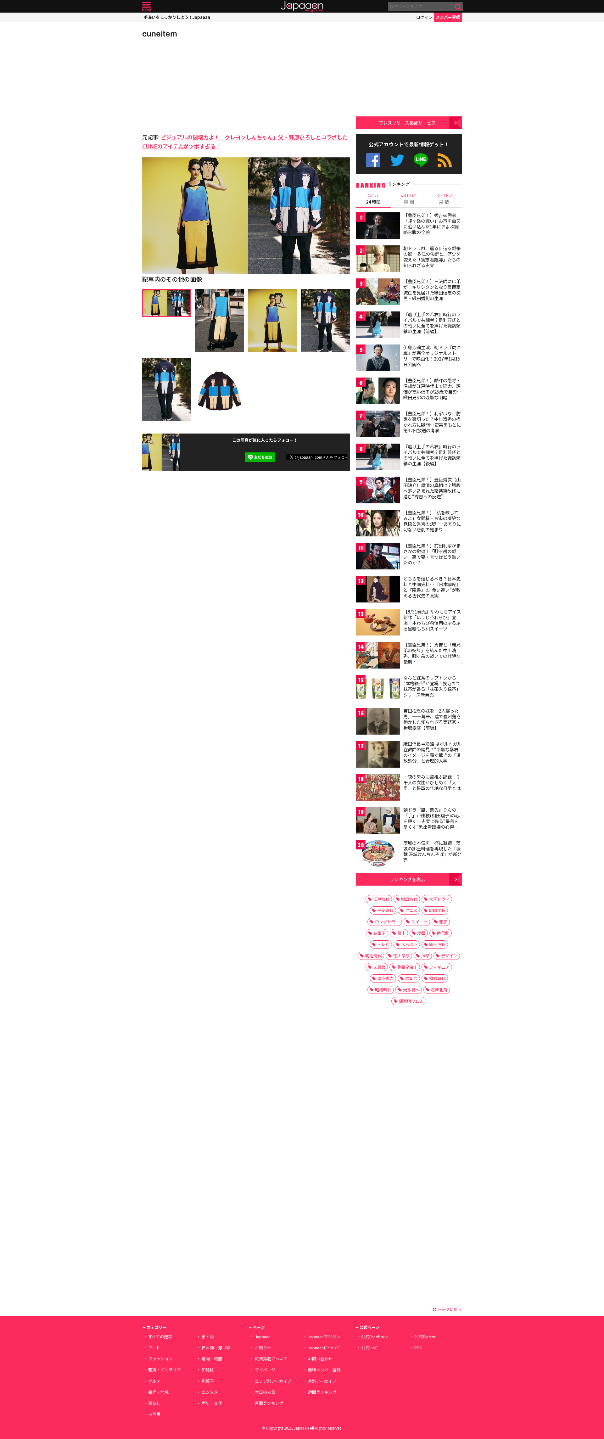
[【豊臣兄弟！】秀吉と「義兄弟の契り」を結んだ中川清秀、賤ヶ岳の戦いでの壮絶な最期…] (378, 656)
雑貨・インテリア (164, 1370)
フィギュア (439, 967)
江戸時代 (381, 899)
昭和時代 (383, 990)
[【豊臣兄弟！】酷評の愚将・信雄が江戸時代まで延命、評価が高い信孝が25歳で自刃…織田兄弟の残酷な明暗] (378, 392)
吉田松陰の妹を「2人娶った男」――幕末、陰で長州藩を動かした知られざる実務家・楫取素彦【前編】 (432, 719)
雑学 (443, 922)
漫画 (421, 933)
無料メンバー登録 (324, 1370)
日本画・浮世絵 (216, 1348)
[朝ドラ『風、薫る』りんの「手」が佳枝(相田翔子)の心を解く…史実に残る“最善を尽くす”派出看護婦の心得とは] (378, 821)
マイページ (265, 1370)
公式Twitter (397, 160)
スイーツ (419, 922)
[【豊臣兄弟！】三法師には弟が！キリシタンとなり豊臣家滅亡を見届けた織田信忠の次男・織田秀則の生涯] (378, 292)
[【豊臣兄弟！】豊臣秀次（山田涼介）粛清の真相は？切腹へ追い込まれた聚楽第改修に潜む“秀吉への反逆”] (378, 491)
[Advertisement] (194, 85)
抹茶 (425, 956)
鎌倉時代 (437, 978)
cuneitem (159, 33)
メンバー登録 (448, 17)
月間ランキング (269, 1403)
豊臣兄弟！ (407, 967)
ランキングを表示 (407, 879)
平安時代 (385, 910)
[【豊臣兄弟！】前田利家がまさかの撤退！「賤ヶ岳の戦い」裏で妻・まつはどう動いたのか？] (378, 557)
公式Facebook (373, 160)
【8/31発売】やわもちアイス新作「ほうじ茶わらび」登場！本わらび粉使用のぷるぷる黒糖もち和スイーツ (432, 620)
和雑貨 (208, 1370)
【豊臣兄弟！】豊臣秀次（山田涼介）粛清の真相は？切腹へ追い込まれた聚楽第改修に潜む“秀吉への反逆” (432, 488)
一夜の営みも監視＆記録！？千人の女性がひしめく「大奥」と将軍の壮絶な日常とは (432, 782)
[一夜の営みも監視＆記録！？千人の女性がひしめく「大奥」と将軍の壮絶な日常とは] (378, 788)
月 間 (444, 199)
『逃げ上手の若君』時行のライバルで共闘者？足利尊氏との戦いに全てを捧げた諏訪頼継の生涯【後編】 (432, 455)
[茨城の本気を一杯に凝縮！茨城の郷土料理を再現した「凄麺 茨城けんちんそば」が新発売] (378, 854)
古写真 (154, 1414)
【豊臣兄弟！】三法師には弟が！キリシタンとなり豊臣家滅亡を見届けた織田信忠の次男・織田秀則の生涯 (432, 289)
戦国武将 (437, 910)
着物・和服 (212, 1359)
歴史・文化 (212, 1403)
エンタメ (210, 1392)
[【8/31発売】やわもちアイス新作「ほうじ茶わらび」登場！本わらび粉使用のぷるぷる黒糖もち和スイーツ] (378, 623)
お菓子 (379, 933)
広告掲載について (271, 1359)
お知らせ (263, 1348)
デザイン (449, 956)
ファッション (160, 1359)
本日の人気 (265, 1392)
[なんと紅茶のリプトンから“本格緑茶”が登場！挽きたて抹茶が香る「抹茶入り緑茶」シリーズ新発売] (378, 689)
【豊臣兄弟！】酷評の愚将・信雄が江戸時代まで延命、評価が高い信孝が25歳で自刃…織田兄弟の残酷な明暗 (432, 388)
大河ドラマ (439, 899)
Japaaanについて (324, 1348)
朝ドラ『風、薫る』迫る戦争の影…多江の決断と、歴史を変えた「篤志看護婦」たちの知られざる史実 (432, 256)
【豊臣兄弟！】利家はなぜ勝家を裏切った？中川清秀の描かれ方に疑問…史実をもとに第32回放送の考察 (432, 422)
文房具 (379, 967)
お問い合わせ (320, 1359)
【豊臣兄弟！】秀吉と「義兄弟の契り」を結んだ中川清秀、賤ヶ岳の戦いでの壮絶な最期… (432, 653)
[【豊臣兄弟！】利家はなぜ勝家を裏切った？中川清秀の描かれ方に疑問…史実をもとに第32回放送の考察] (378, 425)
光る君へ (411, 990)
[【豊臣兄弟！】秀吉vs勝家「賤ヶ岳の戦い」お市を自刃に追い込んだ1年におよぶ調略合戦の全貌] (378, 226)
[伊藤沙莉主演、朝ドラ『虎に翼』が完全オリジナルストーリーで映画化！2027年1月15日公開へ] (378, 358)
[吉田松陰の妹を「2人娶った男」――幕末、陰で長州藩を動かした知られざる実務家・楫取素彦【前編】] (378, 722)
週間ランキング (322, 1392)
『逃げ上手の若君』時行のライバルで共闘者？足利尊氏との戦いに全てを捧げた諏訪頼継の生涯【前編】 (432, 322)
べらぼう (409, 944)
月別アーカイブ (322, 1381)
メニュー (146, 6)
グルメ (154, 1381)
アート (154, 1348)
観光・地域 (158, 1392)
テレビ (383, 944)
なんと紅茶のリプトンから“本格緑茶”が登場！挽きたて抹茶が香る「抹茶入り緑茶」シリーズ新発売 (432, 686)
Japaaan (302, 6)
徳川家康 (401, 956)
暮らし (154, 1403)
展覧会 (411, 978)
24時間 (373, 199)
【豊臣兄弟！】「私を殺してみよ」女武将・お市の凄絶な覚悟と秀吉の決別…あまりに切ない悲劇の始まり (432, 521)
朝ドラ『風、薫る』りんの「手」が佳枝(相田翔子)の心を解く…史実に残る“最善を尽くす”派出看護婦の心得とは (431, 820)
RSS (444, 160)
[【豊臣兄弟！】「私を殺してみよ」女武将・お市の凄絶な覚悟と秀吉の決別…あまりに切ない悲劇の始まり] (378, 524)
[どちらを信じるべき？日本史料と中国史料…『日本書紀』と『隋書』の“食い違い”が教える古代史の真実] (378, 590)
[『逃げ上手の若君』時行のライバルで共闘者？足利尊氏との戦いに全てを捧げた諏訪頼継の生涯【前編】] (378, 325)
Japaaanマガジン (324, 1337)
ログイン (424, 17)
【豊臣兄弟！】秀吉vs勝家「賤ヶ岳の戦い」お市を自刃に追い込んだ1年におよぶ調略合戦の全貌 (432, 223)
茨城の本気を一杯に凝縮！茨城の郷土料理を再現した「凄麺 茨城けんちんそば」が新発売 (432, 851)
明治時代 (373, 956)
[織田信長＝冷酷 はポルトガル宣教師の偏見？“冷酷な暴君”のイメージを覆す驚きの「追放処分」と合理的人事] (378, 755)
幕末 (401, 933)
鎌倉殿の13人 (411, 1001)
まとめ (208, 1337)
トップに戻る (449, 1309)
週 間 (409, 199)
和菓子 (208, 1381)
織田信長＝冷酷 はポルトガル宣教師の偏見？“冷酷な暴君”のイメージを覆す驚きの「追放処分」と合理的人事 (432, 752)
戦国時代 (409, 899)
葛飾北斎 (439, 990)
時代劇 (443, 933)
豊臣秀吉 (385, 978)
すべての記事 (160, 1337)
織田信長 (437, 944)
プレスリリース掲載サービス (407, 122)
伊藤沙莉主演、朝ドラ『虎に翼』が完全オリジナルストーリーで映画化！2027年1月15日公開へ (432, 355)
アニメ (411, 910)
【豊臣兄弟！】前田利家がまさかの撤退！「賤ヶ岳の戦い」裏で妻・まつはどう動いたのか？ (432, 554)
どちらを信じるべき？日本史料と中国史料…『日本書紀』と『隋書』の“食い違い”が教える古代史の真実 (432, 587)
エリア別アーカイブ (273, 1381)
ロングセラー (387, 922)
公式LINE (421, 160)
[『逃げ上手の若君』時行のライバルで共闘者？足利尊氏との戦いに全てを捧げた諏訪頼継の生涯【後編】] (378, 458)
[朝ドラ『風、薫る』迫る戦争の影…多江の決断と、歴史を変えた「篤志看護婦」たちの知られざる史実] (378, 259)
